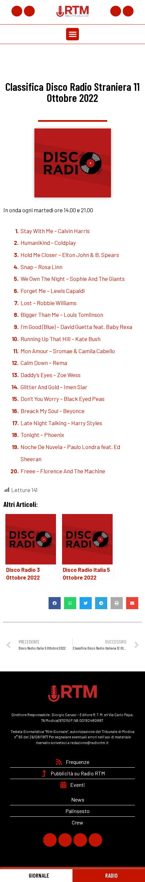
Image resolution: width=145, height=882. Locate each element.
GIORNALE (38, 875)
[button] (72, 34)
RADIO (111, 875)
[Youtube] (128, 11)
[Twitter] (29, 11)
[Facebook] (16, 11)
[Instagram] (115, 11)
